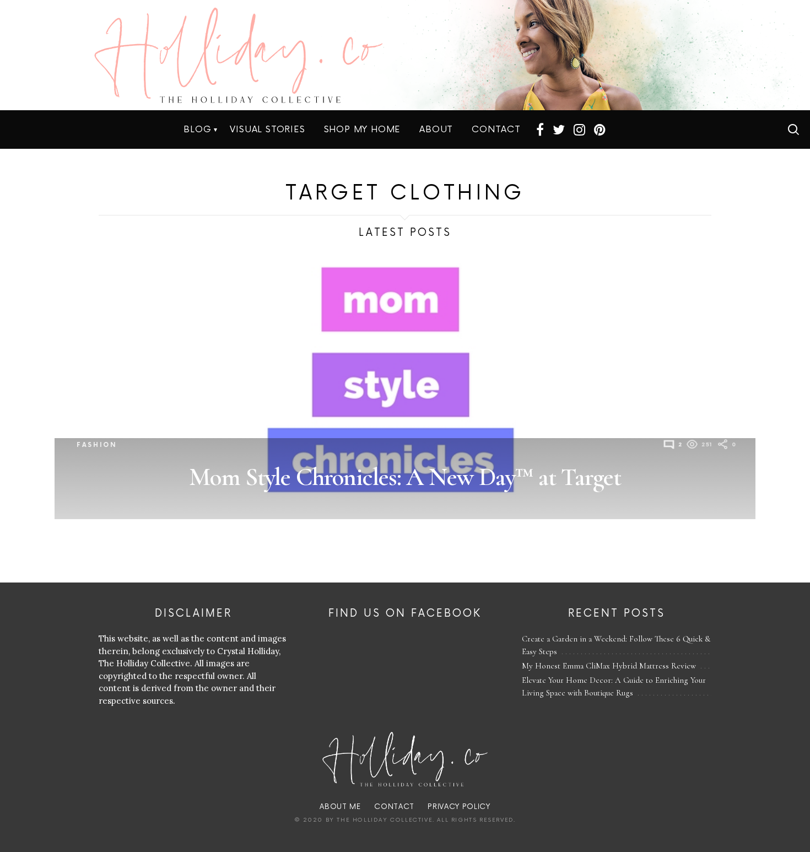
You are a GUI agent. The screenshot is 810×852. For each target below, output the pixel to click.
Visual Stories (267, 129)
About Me (340, 806)
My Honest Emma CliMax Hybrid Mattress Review (609, 666)
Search (793, 129)
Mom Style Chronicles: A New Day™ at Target (404, 477)
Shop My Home (362, 129)
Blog (197, 129)
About (436, 129)
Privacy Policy (459, 806)
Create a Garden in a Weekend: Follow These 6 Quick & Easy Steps (616, 645)
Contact (496, 129)
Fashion (97, 445)
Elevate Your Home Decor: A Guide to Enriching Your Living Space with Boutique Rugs (614, 686)
